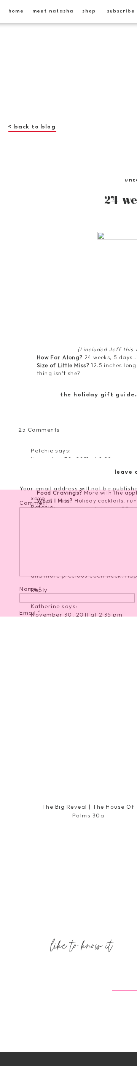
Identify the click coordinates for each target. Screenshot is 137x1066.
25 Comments (39, 429)
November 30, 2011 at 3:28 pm (77, 924)
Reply (39, 848)
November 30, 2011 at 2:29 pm (77, 459)
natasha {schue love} (63, 1054)
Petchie (42, 450)
